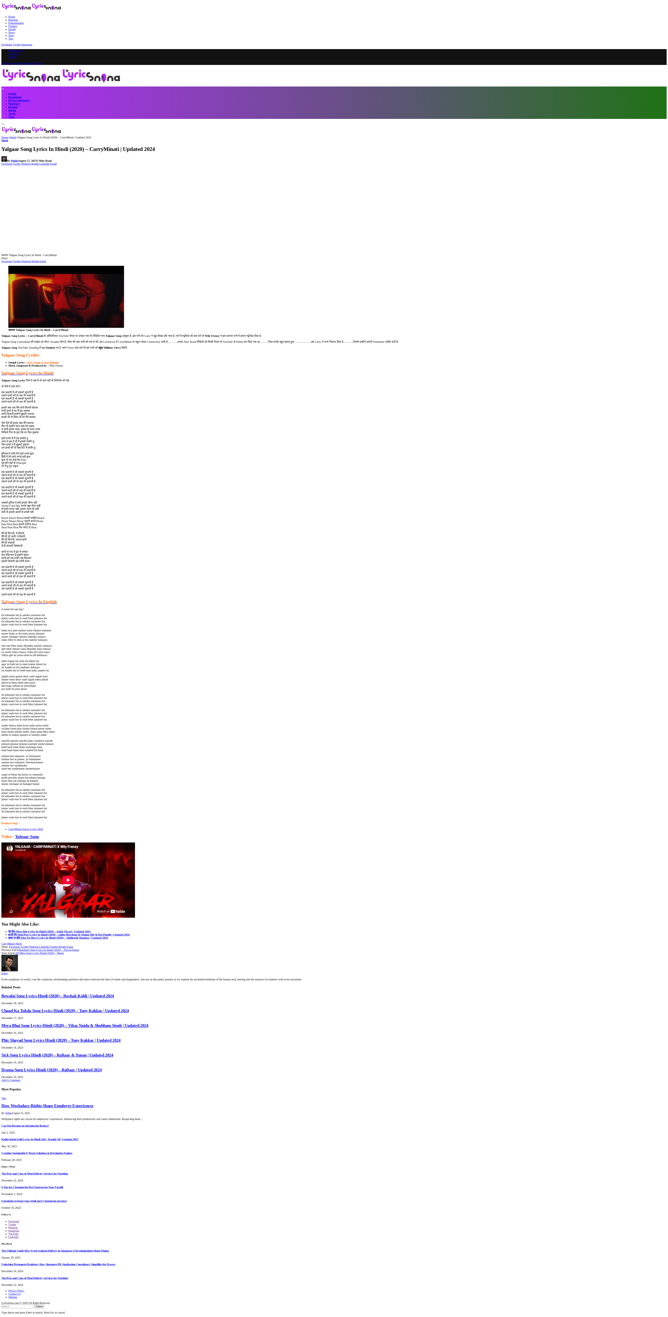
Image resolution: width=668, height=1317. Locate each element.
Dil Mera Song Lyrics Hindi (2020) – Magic (39, 953)
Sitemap (12, 57)
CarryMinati (8, 943)
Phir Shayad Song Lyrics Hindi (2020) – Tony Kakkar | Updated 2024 (61, 1040)
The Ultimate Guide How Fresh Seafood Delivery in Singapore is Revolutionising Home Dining (55, 1250)
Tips (10, 38)
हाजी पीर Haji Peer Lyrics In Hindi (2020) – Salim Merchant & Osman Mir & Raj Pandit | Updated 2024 (69, 934)
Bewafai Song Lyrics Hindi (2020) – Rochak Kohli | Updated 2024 (57, 996)
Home (11, 16)
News (11, 32)
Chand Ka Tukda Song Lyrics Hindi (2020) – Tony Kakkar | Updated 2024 (65, 1010)
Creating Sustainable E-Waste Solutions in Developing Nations (36, 1153)
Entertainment (16, 23)
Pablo (14, 160)
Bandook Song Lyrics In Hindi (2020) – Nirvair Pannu (49, 949)
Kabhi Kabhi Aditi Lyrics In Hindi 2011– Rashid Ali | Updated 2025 (39, 1139)
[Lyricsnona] (61, 84)
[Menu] (2, 124)
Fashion (12, 26)
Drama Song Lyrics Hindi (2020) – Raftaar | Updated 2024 (51, 1070)
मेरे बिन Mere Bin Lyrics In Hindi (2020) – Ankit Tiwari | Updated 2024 (49, 931)
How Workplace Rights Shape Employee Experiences (47, 1105)
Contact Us (14, 54)
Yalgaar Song (27, 836)
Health (12, 29)
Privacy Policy (15, 51)
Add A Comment (10, 1080)
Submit (39, 1306)
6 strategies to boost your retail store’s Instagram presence (34, 1201)
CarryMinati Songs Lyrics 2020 (25, 829)
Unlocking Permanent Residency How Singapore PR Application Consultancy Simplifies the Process (58, 1264)
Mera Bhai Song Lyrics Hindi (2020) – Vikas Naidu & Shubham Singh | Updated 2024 (74, 1025)
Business (13, 19)
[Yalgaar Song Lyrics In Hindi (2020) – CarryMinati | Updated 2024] (68, 251)
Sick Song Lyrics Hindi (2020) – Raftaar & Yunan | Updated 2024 (57, 1055)
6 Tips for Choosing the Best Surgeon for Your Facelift (32, 1187)
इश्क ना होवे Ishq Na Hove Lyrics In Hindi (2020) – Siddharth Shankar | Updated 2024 (58, 937)
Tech (11, 35)
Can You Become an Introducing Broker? (25, 1125)
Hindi (4, 140)
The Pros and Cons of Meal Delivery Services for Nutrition (34, 1173)
